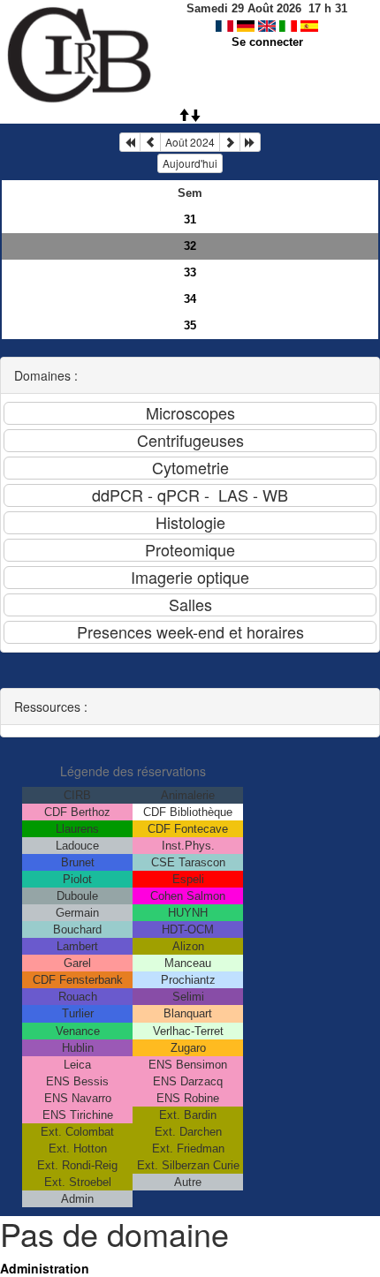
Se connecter (267, 42)
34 (190, 299)
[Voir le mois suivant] (229, 142)
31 (190, 219)
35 (190, 325)
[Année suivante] (250, 142)
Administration (44, 1268)
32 (190, 246)
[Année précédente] (130, 142)
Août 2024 (190, 141)
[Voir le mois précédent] (150, 142)
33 (190, 272)
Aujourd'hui (190, 162)
